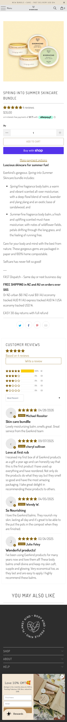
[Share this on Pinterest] (37, 324)
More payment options (33, 160)
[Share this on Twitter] (20, 324)
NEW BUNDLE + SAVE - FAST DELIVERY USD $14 (33, 2)
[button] (13, 107)
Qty (4, 125)
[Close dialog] (62, 676)
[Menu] (1, 8)
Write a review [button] (33, 361)
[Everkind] (33, 8)
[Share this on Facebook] (28, 324)
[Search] (55, 8)
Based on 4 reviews (17, 355)
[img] (28, 410)
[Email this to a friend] (45, 324)
